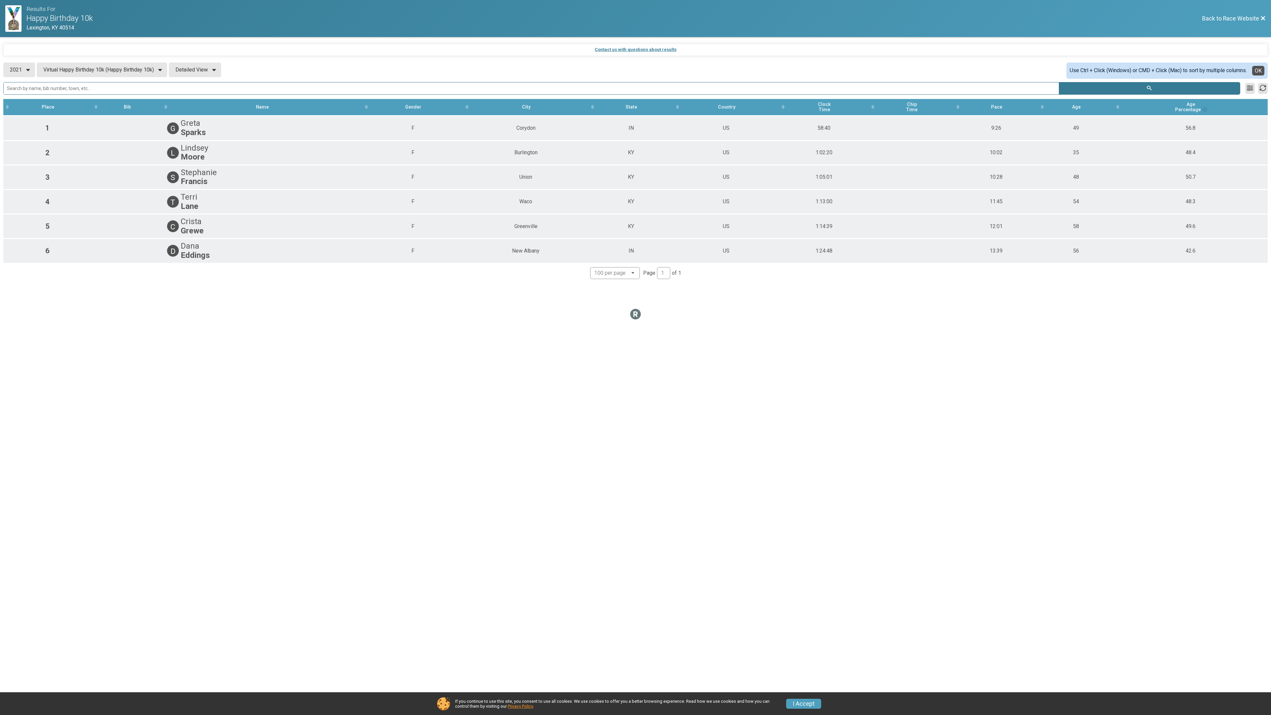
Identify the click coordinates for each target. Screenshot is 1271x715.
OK (1258, 71)
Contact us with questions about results (636, 49)
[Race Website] (15, 18)
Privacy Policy (520, 706)
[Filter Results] (1250, 88)
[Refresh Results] (1263, 88)
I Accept (804, 703)
